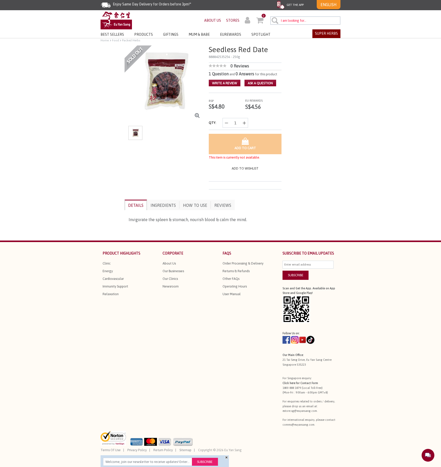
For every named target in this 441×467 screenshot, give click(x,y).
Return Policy (163, 450)
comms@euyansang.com (298, 424)
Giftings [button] (170, 34)
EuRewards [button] (230, 34)
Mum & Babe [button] (199, 34)
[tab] (136, 205)
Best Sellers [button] (112, 34)
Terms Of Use (111, 450)
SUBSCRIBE (295, 275)
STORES (232, 20)
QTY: (212, 123)
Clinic (107, 263)
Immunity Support (115, 286)
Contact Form (309, 383)
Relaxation (111, 294)
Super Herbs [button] (326, 33)
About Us (169, 263)
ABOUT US (212, 20)
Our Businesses (173, 271)
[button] (247, 21)
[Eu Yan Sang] (116, 20)
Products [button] (143, 34)
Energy (108, 271)
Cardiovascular (113, 279)
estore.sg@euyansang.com (300, 410)
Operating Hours (235, 286)
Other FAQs (231, 279)
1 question (219, 74)
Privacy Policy (137, 450)
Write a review (224, 83)
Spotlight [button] (261, 34)
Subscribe (205, 462)
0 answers (245, 74)
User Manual (232, 294)
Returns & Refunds (236, 271)
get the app (295, 5)
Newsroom (171, 286)
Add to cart (245, 148)
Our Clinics (170, 279)
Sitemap (185, 450)
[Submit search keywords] (274, 20)
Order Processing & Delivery (243, 263)
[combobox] (305, 20)
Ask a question (260, 83)
